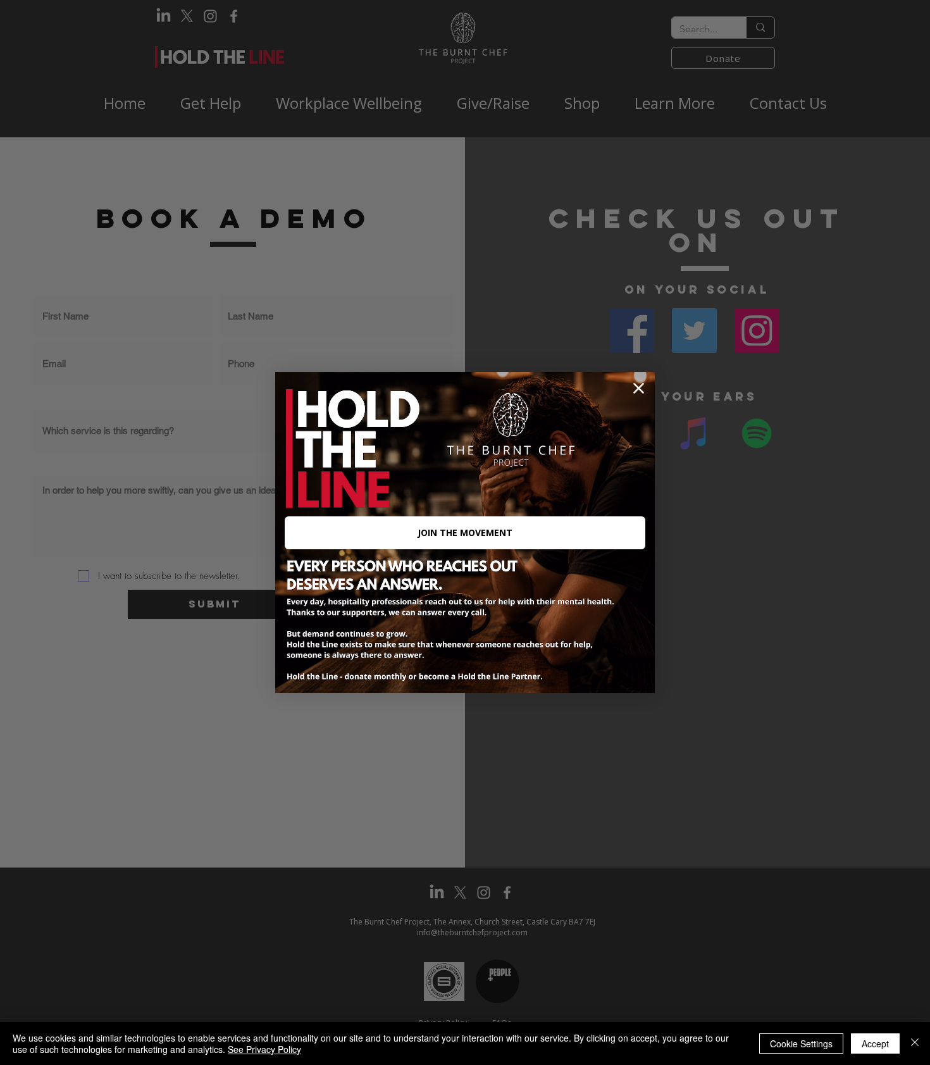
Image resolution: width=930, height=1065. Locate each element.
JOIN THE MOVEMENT (465, 532)
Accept (875, 1043)
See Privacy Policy (264, 1049)
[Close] (914, 1043)
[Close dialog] (639, 388)
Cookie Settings (801, 1043)
